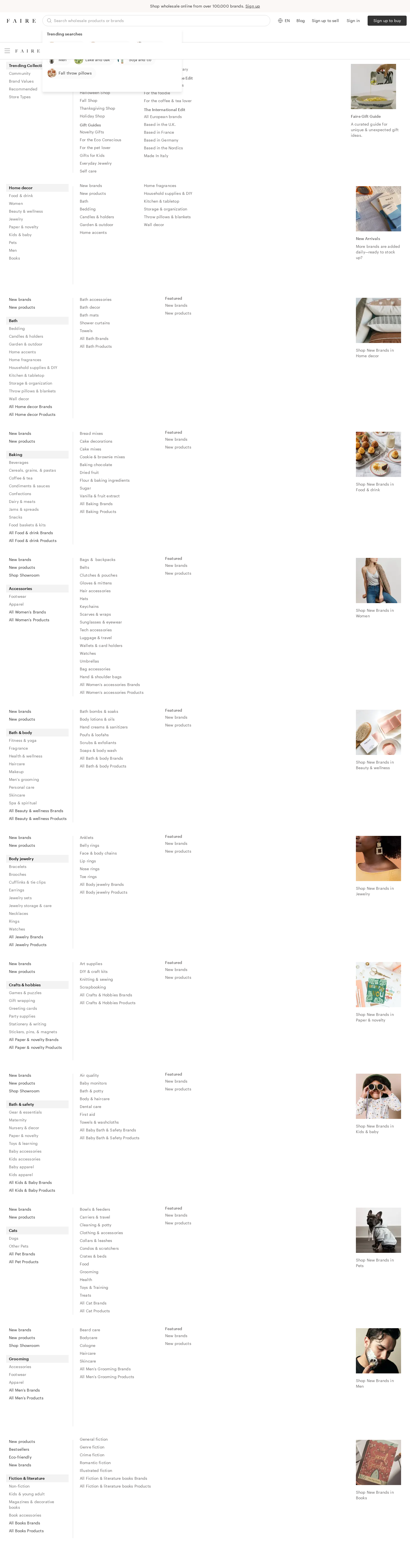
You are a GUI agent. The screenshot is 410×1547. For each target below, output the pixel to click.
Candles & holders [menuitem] (97, 216)
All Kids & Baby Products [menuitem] (32, 1190)
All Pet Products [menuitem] (23, 1261)
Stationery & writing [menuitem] (27, 1023)
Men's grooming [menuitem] (24, 779)
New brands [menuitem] (91, 185)
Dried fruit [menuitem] (89, 472)
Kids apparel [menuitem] (21, 1174)
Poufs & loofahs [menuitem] (94, 734)
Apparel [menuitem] (16, 604)
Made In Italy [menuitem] (156, 155)
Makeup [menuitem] (16, 771)
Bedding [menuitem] (88, 209)
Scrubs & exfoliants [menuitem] (98, 742)
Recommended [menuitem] (23, 89)
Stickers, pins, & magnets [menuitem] (33, 1031)
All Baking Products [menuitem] (98, 511)
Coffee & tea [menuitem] (21, 478)
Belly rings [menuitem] (90, 845)
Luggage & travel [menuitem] (96, 637)
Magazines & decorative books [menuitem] (31, 1504)
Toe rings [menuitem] (88, 876)
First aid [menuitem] (87, 1114)
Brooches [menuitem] (17, 874)
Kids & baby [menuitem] (20, 234)
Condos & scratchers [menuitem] (99, 1248)
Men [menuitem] (13, 250)
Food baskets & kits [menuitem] (27, 524)
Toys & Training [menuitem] (94, 1287)
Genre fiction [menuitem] (92, 1447)
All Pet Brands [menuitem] (22, 1253)
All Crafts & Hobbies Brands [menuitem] (106, 994)
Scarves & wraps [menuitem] (95, 614)
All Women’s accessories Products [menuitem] (112, 692)
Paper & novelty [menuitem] (23, 226)
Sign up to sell (325, 20)
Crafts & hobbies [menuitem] (25, 984)
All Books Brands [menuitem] (24, 1522)
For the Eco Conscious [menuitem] (100, 139)
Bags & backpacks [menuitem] (98, 559)
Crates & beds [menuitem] (93, 1256)
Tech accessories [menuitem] (96, 629)
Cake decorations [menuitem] (96, 441)
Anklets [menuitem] (86, 837)
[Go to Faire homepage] (21, 21)
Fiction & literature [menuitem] (27, 1478)
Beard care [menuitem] (90, 1329)
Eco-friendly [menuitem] (20, 1457)
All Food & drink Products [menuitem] (33, 540)
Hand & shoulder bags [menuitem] (101, 676)
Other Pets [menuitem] (19, 1246)
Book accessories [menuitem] (25, 1515)
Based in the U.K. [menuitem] (160, 124)
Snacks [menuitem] (15, 517)
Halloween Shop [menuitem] (95, 92)
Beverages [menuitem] (18, 462)
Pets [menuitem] (13, 242)
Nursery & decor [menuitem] (24, 1127)
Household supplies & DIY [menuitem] (168, 193)
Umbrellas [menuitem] (89, 661)
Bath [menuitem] (84, 201)
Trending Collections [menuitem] (29, 65)
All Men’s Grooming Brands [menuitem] (105, 1368)
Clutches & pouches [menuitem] (98, 575)
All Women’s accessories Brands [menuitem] (110, 684)
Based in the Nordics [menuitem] (163, 147)
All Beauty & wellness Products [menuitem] (38, 818)
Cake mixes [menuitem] (91, 449)
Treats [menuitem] (85, 1295)
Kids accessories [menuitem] (24, 1159)
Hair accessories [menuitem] (95, 590)
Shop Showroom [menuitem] (24, 575)
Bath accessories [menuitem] (96, 299)
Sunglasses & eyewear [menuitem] (101, 622)
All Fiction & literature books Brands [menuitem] (114, 1478)
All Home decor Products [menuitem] (32, 414)
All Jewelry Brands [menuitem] (26, 936)
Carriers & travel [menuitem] (95, 1217)
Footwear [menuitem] (17, 596)
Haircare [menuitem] (17, 763)
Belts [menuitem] (84, 567)
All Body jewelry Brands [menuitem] (102, 884)
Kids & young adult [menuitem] (27, 1493)
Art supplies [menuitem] (91, 963)
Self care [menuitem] (88, 171)
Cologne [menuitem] (87, 1345)
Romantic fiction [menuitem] (95, 1462)
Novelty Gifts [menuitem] (92, 131)
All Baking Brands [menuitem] (96, 503)
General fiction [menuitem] (94, 1439)
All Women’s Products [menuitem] (29, 619)
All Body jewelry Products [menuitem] (103, 892)
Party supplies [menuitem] (22, 1016)
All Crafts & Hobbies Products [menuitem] (108, 1002)
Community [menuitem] (19, 73)
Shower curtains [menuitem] (95, 322)
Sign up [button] (252, 6)
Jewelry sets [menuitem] (20, 897)
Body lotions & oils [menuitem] (97, 719)
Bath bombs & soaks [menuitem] (99, 711)
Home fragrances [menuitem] (160, 185)
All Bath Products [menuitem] (96, 346)
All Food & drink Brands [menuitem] (31, 532)
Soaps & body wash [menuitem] (98, 750)
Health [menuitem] (86, 1279)
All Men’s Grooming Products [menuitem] (107, 1376)
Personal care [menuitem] (21, 787)
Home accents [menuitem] (93, 232)
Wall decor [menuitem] (154, 224)
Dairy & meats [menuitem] (22, 501)
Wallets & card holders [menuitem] (101, 645)
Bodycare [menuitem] (88, 1337)
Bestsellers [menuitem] (19, 1449)
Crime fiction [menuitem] (92, 1454)
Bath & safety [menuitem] (21, 1104)
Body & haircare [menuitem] (95, 1098)
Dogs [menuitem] (14, 1238)
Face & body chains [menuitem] (98, 853)
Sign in (353, 20)
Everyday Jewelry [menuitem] (96, 163)
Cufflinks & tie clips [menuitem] (27, 882)
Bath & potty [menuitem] (91, 1090)
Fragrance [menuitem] (18, 748)
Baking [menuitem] (15, 454)
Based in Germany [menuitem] (161, 140)
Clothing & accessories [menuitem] (101, 1232)
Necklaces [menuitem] (18, 913)
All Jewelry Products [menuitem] (28, 944)
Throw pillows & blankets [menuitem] (167, 216)
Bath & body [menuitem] (20, 732)
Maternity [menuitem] (17, 1119)
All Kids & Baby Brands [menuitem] (30, 1182)
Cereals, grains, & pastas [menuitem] (32, 470)
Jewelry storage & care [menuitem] (30, 905)
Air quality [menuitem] (89, 1075)
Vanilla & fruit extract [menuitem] (100, 495)
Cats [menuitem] (13, 1230)
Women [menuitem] (16, 203)
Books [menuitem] (14, 258)
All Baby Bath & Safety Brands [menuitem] (108, 1130)
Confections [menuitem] (20, 493)
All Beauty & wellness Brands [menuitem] (36, 810)
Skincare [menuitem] (17, 795)
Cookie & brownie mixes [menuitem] (102, 456)
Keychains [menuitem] (89, 606)
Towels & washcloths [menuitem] (99, 1122)
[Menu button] (7, 50)
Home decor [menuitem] (21, 187)
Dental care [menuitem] (91, 1106)
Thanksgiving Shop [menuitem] (97, 108)
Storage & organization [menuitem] (165, 209)
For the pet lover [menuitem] (95, 147)
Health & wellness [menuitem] (26, 756)
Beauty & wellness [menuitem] (26, 211)
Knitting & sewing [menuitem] (96, 979)
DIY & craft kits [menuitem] (94, 971)
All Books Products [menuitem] (26, 1530)
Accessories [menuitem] (20, 588)
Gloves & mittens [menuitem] (96, 583)
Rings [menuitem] (14, 921)
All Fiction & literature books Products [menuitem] (115, 1486)
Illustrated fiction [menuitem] (96, 1470)
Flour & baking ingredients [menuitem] (105, 480)
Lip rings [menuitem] (88, 860)
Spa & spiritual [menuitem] (23, 802)
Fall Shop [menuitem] (88, 100)
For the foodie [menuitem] (157, 92)
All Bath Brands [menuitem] (94, 338)
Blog (300, 20)
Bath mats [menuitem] (89, 315)
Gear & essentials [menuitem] (25, 1112)
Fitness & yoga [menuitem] (23, 740)
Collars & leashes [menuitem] (96, 1240)
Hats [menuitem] (84, 598)
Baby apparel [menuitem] (21, 1166)
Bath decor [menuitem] (90, 307)
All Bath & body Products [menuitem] (103, 766)
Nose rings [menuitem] (90, 868)
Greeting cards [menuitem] (23, 1008)
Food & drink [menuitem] (21, 195)
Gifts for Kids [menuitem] (92, 155)
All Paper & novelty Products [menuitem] (35, 1047)
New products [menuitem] (93, 193)
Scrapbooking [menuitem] (93, 987)
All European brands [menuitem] (163, 116)
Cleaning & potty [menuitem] (95, 1224)
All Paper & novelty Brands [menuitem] (34, 1039)
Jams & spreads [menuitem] (24, 509)
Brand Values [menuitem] (21, 81)
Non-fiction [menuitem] (19, 1486)
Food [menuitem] (84, 1263)
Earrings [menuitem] (16, 890)
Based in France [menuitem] (159, 132)
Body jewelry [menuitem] (21, 858)
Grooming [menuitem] (89, 1271)
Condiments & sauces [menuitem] (29, 485)
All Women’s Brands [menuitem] (27, 612)
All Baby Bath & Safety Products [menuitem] (110, 1137)
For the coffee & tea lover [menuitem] (168, 100)
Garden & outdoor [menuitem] (96, 224)
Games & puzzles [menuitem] (25, 992)
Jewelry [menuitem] (16, 219)
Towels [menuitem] (86, 330)
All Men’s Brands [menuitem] (24, 1390)
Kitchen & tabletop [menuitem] (161, 201)
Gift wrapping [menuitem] (22, 1000)
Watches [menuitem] (88, 653)
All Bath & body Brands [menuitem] (101, 758)
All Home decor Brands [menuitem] (30, 406)
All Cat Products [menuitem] (95, 1310)
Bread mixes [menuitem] (91, 433)
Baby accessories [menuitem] (25, 1151)
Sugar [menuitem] (85, 488)
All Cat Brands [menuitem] (93, 1303)
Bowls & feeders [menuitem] (95, 1209)
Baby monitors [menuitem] (93, 1083)
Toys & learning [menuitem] (23, 1143)
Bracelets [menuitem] (17, 866)
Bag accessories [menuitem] (95, 668)
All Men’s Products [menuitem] (26, 1397)
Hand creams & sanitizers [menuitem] (104, 727)
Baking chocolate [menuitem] (96, 464)
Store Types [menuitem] (20, 96)
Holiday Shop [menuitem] (92, 116)
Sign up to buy (387, 20)
